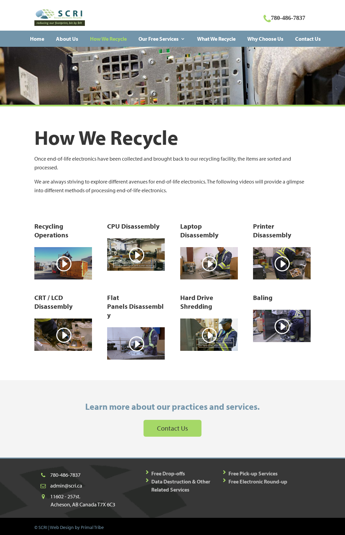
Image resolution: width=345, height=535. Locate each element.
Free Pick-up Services (253, 473)
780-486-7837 (65, 474)
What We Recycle (216, 38)
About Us (67, 38)
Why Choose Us (265, 38)
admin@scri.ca (66, 485)
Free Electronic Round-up (257, 481)
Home (37, 38)
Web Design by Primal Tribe (77, 527)
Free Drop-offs (168, 473)
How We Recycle (108, 38)
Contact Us (308, 38)
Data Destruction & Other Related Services (180, 485)
